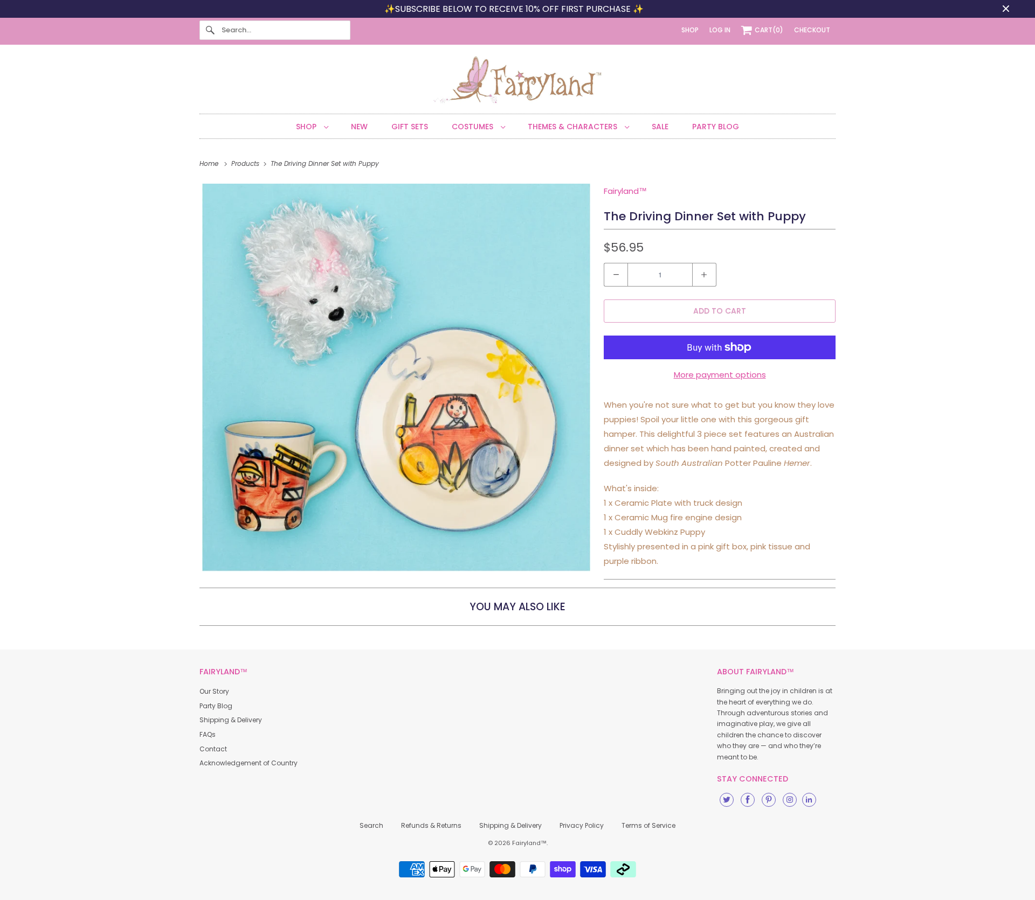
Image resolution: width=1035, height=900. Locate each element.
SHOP (690, 29)
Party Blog (715, 126)
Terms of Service (648, 825)
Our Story (214, 691)
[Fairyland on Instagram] (790, 800)
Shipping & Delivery (230, 719)
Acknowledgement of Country (248, 763)
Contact (213, 749)
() (769, 29)
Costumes (473, 126)
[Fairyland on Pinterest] (769, 800)
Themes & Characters (573, 126)
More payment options (720, 374)
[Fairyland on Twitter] (727, 800)
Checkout (812, 29)
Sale (660, 126)
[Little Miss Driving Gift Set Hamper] (396, 377)
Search (371, 825)
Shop (307, 126)
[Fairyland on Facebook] (748, 800)
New (359, 126)
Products (246, 163)
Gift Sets (409, 126)
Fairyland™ (625, 191)
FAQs (207, 734)
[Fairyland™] (517, 81)
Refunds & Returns (431, 825)
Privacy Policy (582, 825)
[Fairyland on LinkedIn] (809, 800)
